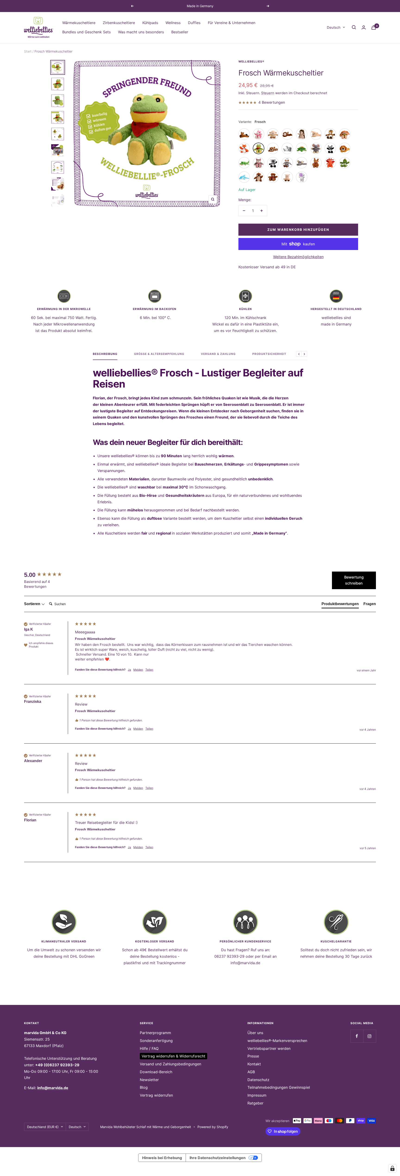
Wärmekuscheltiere (78, 22)
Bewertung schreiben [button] (354, 580)
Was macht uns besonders (141, 31)
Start (27, 51)
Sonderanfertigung (156, 1040)
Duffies (194, 22)
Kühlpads (150, 22)
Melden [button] (138, 669)
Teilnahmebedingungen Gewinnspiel (278, 1087)
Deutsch (334, 27)
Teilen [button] (149, 669)
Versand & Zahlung (218, 354)
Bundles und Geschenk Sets (86, 31)
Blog (144, 1087)
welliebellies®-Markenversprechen (277, 1040)
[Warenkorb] (373, 27)
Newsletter (149, 1079)
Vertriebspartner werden (269, 1048)
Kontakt (254, 1064)
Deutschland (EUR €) (43, 1127)
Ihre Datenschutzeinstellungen (218, 1157)
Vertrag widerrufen (156, 1095)
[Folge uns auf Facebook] (356, 1036)
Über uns (255, 1032)
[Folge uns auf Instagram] (369, 1036)
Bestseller (179, 31)
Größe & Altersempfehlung (159, 354)
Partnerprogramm (155, 1032)
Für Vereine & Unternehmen (231, 22)
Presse (253, 1056)
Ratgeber (255, 1103)
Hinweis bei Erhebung (162, 1157)
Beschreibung (105, 354)
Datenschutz (258, 1079)
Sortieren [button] (32, 604)
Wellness (173, 22)
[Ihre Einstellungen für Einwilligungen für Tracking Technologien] (392, 1168)
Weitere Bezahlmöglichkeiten (298, 256)
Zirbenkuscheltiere (119, 22)
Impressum (256, 1095)
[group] (48, 575)
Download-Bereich (156, 1072)
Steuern (267, 93)
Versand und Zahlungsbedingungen (170, 1064)
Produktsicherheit (269, 354)
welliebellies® (251, 61)
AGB (251, 1072)
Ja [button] (129, 669)
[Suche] (354, 27)
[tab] (340, 604)
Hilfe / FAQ (149, 1048)
